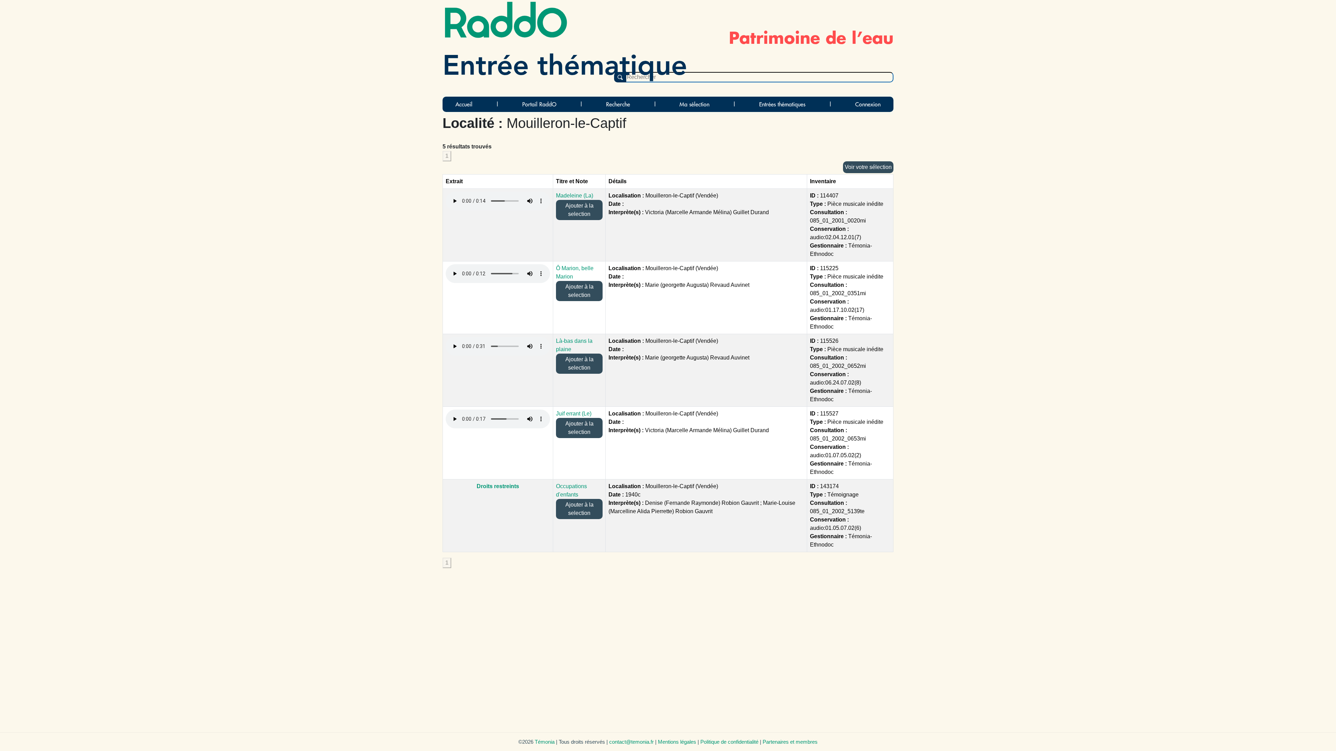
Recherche (618, 104)
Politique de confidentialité (729, 742)
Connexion (868, 104)
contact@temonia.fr (631, 742)
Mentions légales (677, 742)
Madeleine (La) (574, 196)
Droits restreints (498, 486)
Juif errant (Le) (573, 414)
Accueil (463, 104)
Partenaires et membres (790, 742)
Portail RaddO (539, 104)
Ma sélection (694, 104)
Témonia (545, 742)
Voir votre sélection (868, 167)
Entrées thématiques (782, 104)
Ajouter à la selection (579, 210)
